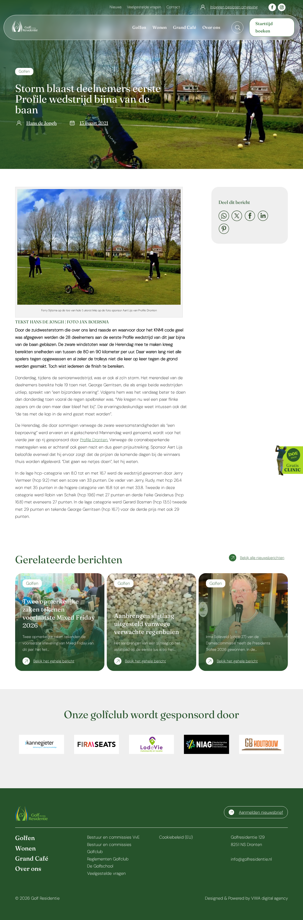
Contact (173, 7)
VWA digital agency (269, 898)
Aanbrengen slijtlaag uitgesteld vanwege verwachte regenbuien (146, 624)
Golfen (24, 71)
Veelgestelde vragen (144, 7)
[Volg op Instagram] (281, 7)
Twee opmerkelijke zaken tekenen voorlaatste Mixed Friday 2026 (58, 613)
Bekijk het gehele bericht (53, 661)
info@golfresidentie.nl (251, 859)
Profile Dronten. (94, 440)
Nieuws (116, 7)
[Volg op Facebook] (272, 7)
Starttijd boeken (264, 27)
